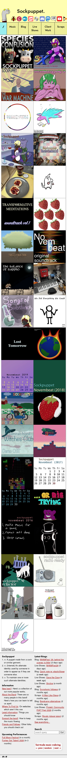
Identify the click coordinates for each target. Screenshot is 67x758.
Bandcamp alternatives (50, 701)
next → (57, 747)
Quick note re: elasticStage (52, 671)
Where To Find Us (10, 706)
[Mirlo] (19, 19)
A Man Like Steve (50, 695)
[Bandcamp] (25, 19)
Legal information (9, 712)
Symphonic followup (49, 689)
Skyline (49, 683)
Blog (23, 27)
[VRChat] (53, 19)
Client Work (48, 28)
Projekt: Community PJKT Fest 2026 (50, 709)
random (48, 747)
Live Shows (34, 28)
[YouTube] (59, 19)
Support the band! (10, 718)
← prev (39, 747)
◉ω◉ (4, 756)
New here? (7, 688)
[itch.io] (30, 19)
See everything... (42, 722)
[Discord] (42, 19)
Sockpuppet (30, 11)
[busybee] (13, 19)
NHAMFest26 (52, 665)
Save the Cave (53, 677)
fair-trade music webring (48, 744)
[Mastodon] (48, 19)
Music (12, 27)
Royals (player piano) (51, 716)
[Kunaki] (36, 19)
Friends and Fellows (11, 724)
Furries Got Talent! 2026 (13, 740)
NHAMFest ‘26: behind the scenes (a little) (50, 661)
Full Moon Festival (10, 737)
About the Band (9, 694)
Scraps (61, 27)
